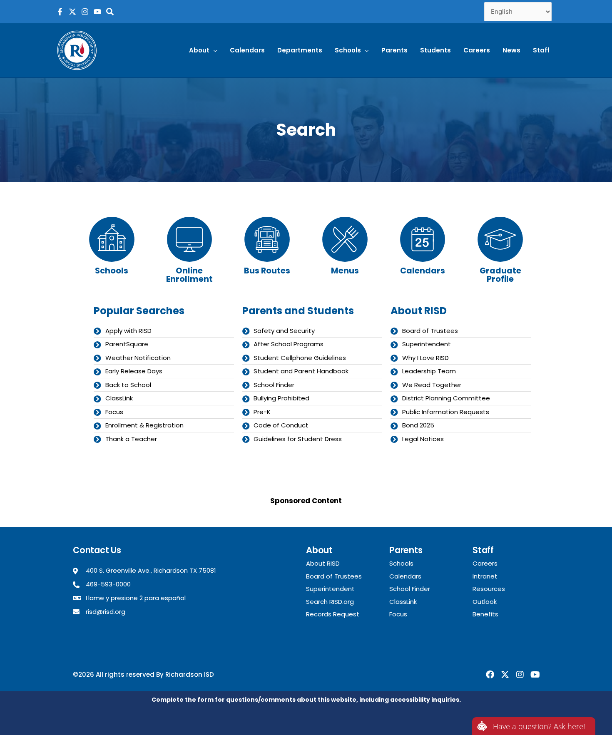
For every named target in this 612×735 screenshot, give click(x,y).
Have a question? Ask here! (539, 726)
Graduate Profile (500, 275)
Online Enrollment (189, 275)
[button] (203, 50)
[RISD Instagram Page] (85, 11)
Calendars (422, 270)
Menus (345, 270)
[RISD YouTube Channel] (97, 11)
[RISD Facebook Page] (60, 11)
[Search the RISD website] (110, 11)
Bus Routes (267, 270)
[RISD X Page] (72, 11)
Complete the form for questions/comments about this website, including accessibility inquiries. (306, 699)
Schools (111, 270)
